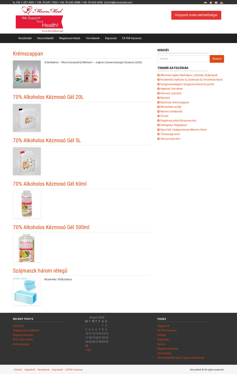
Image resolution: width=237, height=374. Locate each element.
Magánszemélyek (69, 38)
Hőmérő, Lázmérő (170, 93)
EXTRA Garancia (131, 38)
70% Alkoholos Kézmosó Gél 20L (48, 97)
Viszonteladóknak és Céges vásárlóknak (180, 357)
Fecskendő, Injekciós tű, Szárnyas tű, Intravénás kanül (191, 79)
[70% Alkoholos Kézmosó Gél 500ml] (27, 247)
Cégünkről (163, 325)
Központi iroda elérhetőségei (196, 15)
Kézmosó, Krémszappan (174, 102)
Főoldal (161, 335)
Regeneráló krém (23, 335)
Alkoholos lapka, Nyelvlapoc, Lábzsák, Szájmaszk (189, 75)
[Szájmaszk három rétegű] (27, 291)
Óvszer (164, 115)
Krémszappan (28, 53)
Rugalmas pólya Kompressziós (178, 120)
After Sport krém (23, 339)
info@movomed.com (120, 2)
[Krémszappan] (27, 74)
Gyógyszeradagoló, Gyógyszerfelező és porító (187, 84)
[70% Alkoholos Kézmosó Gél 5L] (27, 161)
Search (217, 58)
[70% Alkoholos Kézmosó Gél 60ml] (27, 204)
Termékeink (93, 38)
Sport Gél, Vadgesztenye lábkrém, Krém (183, 129)
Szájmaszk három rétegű (40, 270)
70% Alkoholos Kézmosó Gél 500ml (51, 227)
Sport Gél (18, 325)
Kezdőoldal (25, 38)
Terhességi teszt (170, 134)
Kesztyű (165, 97)
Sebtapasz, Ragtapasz (173, 125)
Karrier (161, 344)
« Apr (88, 349)
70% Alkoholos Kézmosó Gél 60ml (50, 184)
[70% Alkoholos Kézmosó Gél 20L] (27, 117)
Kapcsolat (111, 38)
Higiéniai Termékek (171, 88)
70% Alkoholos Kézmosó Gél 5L (47, 140)
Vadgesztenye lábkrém (26, 330)
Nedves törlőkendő (171, 111)
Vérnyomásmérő (170, 138)
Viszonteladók (45, 38)
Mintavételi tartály (170, 106)
